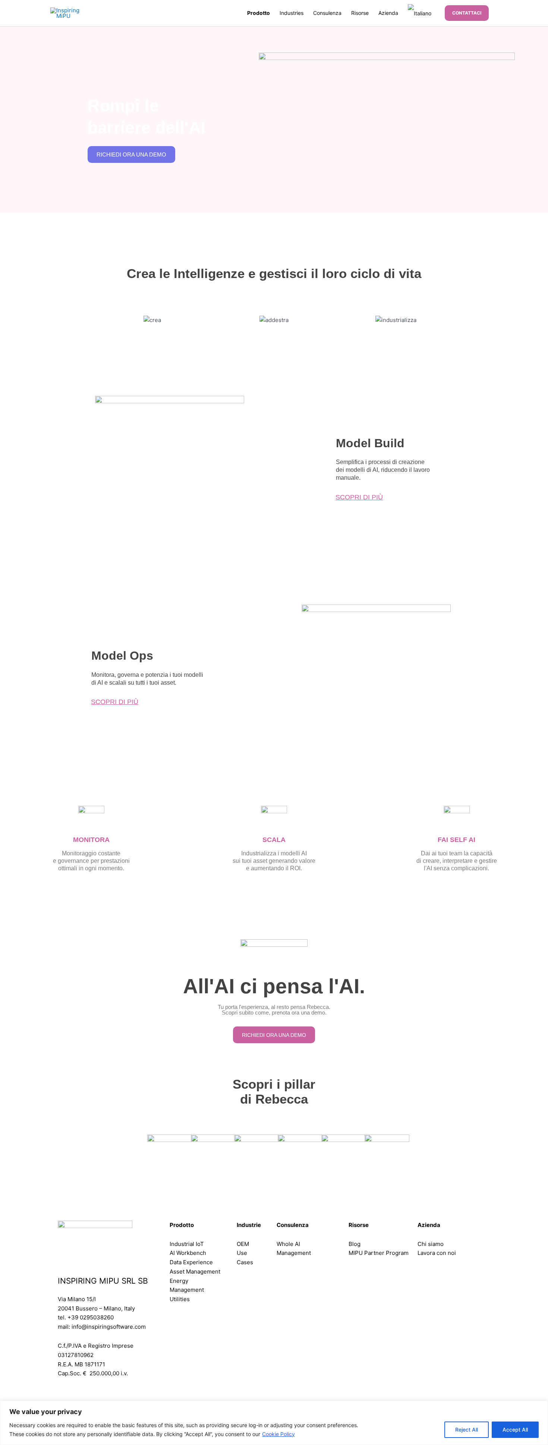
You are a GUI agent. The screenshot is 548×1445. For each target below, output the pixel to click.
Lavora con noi (437, 1252)
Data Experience (191, 1262)
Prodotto (258, 13)
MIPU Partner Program (379, 1252)
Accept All (515, 1429)
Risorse (360, 13)
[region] (274, 1423)
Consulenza (327, 13)
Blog (354, 1243)
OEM (243, 1243)
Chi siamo (431, 1243)
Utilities (180, 1299)
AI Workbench (188, 1252)
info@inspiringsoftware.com (109, 1326)
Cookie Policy (278, 1434)
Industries (291, 13)
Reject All (466, 1429)
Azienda (388, 13)
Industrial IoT (187, 1243)
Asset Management (195, 1271)
